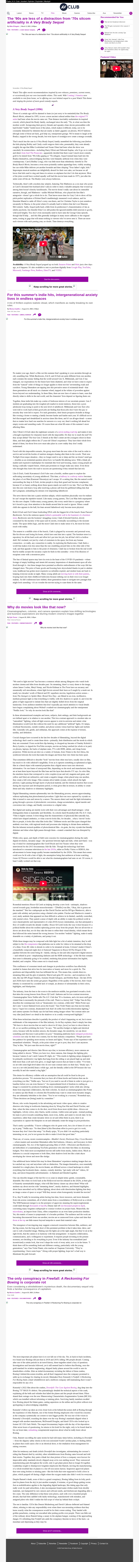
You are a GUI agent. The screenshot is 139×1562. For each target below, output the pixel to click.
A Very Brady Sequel (27, 30)
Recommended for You (112, 17)
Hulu (77, 264)
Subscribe (91, 13)
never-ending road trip (68, 432)
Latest (19, 13)
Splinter (31, 1)
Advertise (52, 1543)
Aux (104, 13)
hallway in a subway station (72, 476)
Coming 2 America (75, 95)
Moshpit (47, 1)
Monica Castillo (14, 309)
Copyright (84, 1543)
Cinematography (26, 623)
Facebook (74, 1543)
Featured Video (108, 57)
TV (42, 13)
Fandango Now (28, 270)
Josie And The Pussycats (32, 153)
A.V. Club (15, 1)
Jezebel (24, 1)
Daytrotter (39, 1)
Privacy (94, 1543)
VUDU (58, 270)
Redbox (39, 270)
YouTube (86, 267)
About (33, 1543)
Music (64, 13)
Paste (8, 1)
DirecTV (47, 270)
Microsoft (17, 270)
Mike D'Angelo (14, 26)
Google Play (76, 267)
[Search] (8, 13)
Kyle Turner (13, 617)
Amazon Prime (65, 264)
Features (15, 30)
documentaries (25, 1298)
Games (77, 13)
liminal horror (25, 315)
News (31, 13)
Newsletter (117, 13)
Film (52, 13)
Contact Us (103, 1543)
